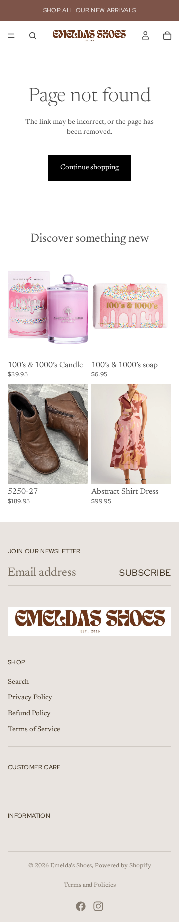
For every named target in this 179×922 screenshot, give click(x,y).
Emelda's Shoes (71, 866)
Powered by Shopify (123, 866)
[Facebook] (81, 906)
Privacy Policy (30, 697)
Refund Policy (29, 713)
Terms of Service (34, 729)
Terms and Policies (90, 885)
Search (18, 682)
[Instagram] (98, 906)
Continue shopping (89, 167)
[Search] (33, 36)
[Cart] (167, 36)
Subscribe (145, 572)
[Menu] (11, 35)
